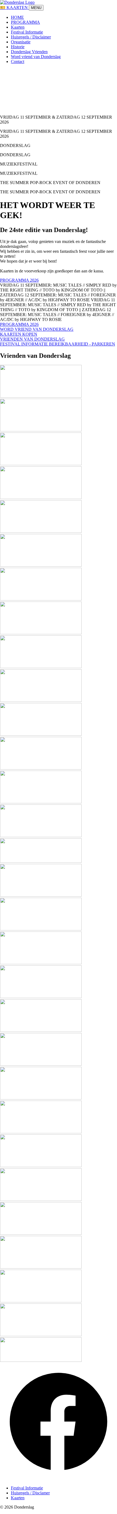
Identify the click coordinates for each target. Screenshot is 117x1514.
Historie (17, 46)
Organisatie (20, 42)
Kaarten (17, 27)
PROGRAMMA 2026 (19, 280)
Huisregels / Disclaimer (31, 37)
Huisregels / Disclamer (30, 1493)
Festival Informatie (27, 32)
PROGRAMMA (25, 22)
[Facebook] (58, 1478)
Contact (17, 61)
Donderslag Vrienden (29, 51)
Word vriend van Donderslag (36, 56)
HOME (17, 17)
